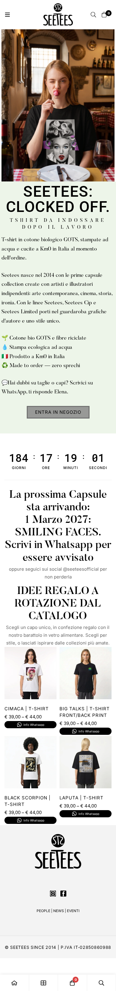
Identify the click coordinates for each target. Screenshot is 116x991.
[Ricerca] (93, 15)
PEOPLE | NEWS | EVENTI (58, 910)
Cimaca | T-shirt (26, 708)
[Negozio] (43, 983)
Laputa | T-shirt (81, 798)
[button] (58, 412)
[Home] (14, 983)
